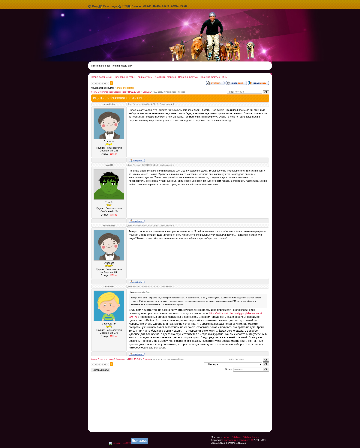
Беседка (147, 92)
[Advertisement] (222, 399)
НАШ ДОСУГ (134, 92)
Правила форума (188, 77)
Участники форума (165, 77)
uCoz (227, 437)
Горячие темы (144, 77)
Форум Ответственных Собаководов (108, 92)
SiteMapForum (251, 437)
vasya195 (108, 165)
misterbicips (109, 104)
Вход (95, 6)
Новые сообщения (101, 77)
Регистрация (110, 6)
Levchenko (109, 286)
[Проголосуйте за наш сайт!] (139, 443)
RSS (124, 6)
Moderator (128, 87)
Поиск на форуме (210, 77)
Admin (118, 87)
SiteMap (236, 437)
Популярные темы (124, 77)
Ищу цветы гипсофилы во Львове (169, 92)
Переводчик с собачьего (236, 440)
